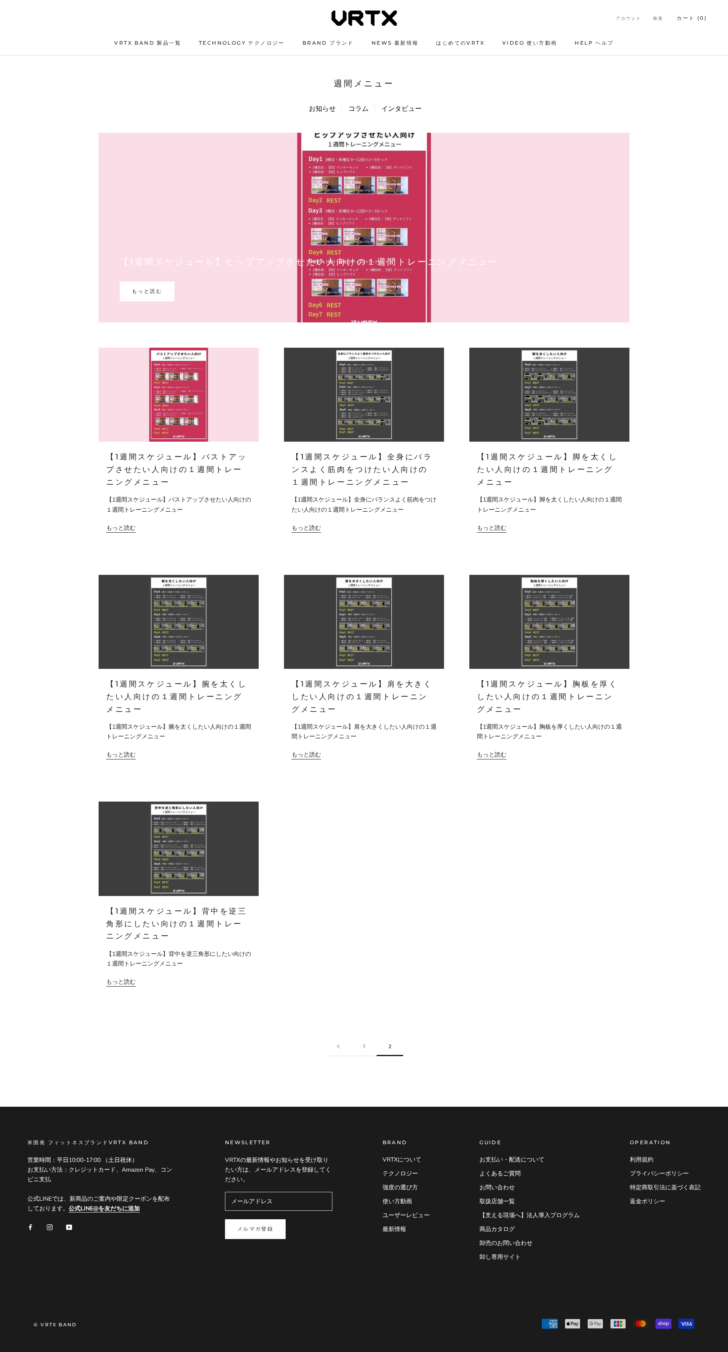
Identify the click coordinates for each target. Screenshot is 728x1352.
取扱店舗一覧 (497, 1201)
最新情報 (394, 1229)
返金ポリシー (647, 1201)
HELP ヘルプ (594, 43)
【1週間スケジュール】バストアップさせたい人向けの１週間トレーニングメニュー (176, 469)
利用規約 (641, 1160)
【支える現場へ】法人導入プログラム (529, 1215)
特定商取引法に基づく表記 (665, 1187)
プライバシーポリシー (659, 1174)
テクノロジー (400, 1174)
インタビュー (401, 108)
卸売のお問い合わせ (506, 1243)
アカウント (628, 18)
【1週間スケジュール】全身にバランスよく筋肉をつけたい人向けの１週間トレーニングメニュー (362, 469)
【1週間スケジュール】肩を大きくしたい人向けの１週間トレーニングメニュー (362, 696)
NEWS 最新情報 (395, 43)
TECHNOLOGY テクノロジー (242, 43)
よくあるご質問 (500, 1174)
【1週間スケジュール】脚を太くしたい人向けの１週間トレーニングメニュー (547, 469)
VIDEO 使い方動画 (529, 43)
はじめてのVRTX (460, 43)
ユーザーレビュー (406, 1215)
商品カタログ (497, 1229)
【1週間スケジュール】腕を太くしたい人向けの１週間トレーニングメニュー (176, 696)
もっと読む (147, 291)
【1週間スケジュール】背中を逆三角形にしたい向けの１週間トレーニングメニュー (176, 924)
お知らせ (322, 108)
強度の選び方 (400, 1187)
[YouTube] (69, 1226)
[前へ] (338, 1046)
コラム (358, 108)
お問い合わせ (497, 1187)
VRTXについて (402, 1160)
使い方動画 (397, 1201)
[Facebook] (30, 1226)
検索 (658, 18)
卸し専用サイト (500, 1257)
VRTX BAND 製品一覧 (147, 43)
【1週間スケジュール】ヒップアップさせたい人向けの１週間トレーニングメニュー (309, 262)
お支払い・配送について (511, 1160)
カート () (692, 18)
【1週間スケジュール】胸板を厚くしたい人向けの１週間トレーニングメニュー (547, 696)
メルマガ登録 (255, 1229)
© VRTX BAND (55, 1325)
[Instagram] (50, 1226)
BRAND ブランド (328, 43)
